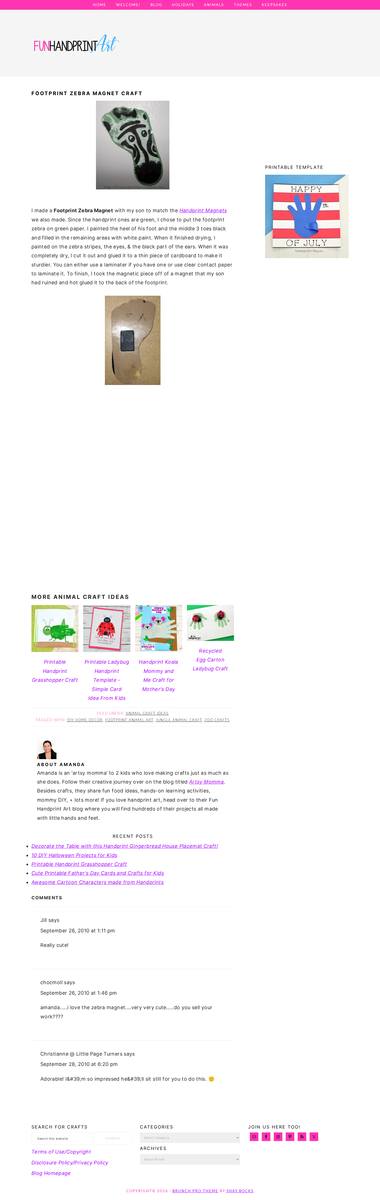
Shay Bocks (240, 1191)
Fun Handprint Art (75, 49)
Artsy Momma (206, 782)
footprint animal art (129, 720)
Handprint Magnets (203, 210)
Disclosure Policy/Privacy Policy (69, 1163)
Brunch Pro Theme (195, 1191)
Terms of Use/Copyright (61, 1152)
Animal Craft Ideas (147, 713)
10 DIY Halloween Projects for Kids (74, 855)
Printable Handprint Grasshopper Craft (79, 864)
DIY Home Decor (85, 720)
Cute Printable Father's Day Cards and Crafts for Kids (97, 873)
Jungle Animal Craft (179, 720)
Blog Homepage (51, 1173)
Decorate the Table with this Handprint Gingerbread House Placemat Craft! (124, 846)
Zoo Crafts (217, 720)
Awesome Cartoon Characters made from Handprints (97, 882)
